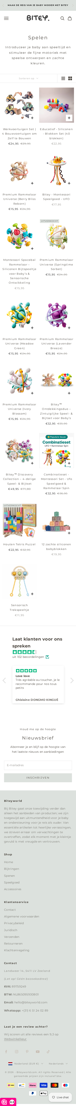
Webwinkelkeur (15, 1039)
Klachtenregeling (16, 950)
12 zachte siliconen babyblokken (56, 546)
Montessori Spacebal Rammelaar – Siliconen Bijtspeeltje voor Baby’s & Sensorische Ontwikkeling (19, 271)
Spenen (9, 876)
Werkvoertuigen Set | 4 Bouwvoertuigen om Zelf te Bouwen (19, 133)
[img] (40, 652)
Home (8, 862)
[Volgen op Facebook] (6, 1052)
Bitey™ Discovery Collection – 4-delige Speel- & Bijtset (19, 479)
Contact (10, 910)
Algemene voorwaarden (21, 916)
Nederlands (56, 1063)
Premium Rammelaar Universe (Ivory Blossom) (19, 409)
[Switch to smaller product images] (70, 78)
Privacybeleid (14, 923)
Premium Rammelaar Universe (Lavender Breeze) (56, 343)
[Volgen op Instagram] (17, 1052)
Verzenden (11, 937)
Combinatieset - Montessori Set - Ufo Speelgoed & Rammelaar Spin (56, 481)
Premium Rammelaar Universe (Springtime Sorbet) (56, 264)
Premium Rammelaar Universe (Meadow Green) (19, 343)
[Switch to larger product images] (63, 78)
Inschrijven (38, 777)
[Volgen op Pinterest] (27, 1052)
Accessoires (12, 889)
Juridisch (10, 930)
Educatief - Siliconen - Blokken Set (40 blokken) (56, 133)
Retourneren (13, 943)
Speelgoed (12, 882)
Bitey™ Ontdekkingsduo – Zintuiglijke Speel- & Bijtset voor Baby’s (56, 411)
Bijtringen (11, 869)
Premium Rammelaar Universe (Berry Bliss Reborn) (19, 199)
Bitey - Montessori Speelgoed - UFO (56, 197)
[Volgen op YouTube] (38, 1052)
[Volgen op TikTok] (48, 1052)
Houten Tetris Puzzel (19, 544)
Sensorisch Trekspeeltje (19, 607)
